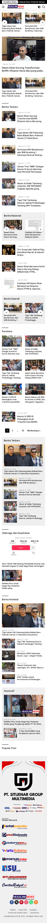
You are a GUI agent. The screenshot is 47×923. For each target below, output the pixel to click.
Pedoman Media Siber (17, 913)
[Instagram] (26, 902)
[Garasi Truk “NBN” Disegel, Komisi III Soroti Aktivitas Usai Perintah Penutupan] (35, 18)
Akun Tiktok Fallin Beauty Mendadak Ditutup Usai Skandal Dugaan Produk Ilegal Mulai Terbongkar (23, 565)
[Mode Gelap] (39, 7)
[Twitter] (16, 902)
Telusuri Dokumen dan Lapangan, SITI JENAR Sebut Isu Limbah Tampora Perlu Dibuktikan (30, 666)
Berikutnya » (33, 430)
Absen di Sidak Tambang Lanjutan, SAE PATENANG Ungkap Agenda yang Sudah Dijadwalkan (29, 187)
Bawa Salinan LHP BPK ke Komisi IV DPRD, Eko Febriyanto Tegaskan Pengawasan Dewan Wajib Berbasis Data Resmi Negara (35, 399)
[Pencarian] (43, 7)
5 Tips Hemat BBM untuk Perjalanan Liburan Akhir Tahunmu (29, 732)
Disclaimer (34, 913)
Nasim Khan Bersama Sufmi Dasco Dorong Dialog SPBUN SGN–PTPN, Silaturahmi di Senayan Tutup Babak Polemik (31, 272)
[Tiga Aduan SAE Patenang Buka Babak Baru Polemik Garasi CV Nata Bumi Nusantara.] (12, 83)
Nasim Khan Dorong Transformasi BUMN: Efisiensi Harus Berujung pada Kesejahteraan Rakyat (22, 70)
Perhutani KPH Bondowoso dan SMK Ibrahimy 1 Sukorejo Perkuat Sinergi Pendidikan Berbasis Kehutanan (11, 28)
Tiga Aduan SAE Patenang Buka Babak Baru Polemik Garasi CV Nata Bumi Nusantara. (12, 93)
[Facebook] (12, 902)
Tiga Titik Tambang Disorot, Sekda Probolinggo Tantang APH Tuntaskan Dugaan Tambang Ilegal (31, 204)
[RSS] (36, 902)
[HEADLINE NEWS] (15, 7)
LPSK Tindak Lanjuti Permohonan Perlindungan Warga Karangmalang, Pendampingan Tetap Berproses (28, 678)
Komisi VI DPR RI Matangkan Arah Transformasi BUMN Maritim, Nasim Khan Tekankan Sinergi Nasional (34, 234)
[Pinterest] (21, 902)
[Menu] (3, 7)
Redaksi (33, 910)
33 (23, 430)
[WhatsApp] (31, 902)
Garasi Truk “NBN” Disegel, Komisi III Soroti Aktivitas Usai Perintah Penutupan (33, 28)
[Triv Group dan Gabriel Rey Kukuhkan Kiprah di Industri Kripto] (8, 251)
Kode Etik (23, 910)
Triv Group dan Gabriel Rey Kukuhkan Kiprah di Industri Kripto (30, 252)
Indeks (13, 910)
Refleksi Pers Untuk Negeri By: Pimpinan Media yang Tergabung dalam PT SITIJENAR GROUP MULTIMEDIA (11, 586)
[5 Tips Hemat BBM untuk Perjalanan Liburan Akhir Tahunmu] (10, 733)
